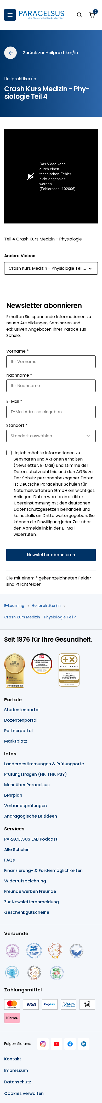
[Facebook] (70, 1044)
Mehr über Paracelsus (27, 785)
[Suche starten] (79, 15)
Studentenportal (21, 710)
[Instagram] (43, 1044)
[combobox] (51, 268)
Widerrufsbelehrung (25, 881)
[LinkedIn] (83, 1044)
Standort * (17, 425)
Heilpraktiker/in (46, 605)
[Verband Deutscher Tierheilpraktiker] (55, 950)
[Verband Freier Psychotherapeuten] (12, 950)
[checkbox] (9, 452)
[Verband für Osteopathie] (76, 950)
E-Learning (14, 605)
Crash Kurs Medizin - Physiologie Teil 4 (40, 617)
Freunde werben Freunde (30, 891)
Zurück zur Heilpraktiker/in (50, 53)
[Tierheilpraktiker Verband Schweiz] (34, 972)
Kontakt (12, 1059)
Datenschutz (17, 1082)
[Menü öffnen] (10, 15)
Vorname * (17, 351)
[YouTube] (56, 1044)
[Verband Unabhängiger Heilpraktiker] (34, 950)
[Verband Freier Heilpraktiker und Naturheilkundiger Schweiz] (56, 972)
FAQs (9, 860)
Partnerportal (18, 731)
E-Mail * (14, 401)
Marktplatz (15, 741)
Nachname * (19, 375)
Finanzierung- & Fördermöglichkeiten (43, 871)
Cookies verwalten (24, 1093)
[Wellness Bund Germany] (12, 972)
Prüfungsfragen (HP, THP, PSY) (35, 774)
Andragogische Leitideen (30, 816)
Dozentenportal (20, 720)
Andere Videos (19, 256)
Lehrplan (13, 795)
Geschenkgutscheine (26, 912)
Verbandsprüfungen (25, 806)
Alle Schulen (17, 850)
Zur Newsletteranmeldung (31, 902)
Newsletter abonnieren (51, 555)
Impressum (16, 1070)
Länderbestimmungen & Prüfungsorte (44, 764)
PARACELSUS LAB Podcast (31, 839)
